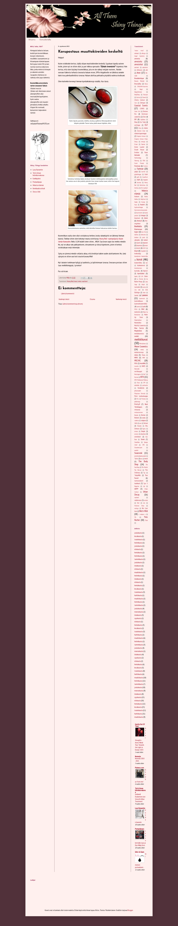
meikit (136, 336)
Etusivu (32, 40)
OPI (144, 383)
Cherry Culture (139, 100)
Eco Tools (143, 122)
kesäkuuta (138, 536)
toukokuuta (138, 539)
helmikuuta (138, 542)
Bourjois (145, 95)
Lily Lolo (137, 290)
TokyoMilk (137, 475)
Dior (144, 117)
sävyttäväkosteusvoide (140, 456)
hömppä (143, 215)
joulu (143, 237)
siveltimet (137, 437)
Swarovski (138, 452)
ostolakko (136, 385)
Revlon (143, 415)
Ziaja (146, 520)
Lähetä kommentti (67, 293)
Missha (143, 355)
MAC (142, 309)
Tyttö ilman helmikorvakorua (38, 174)
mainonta (137, 312)
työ (144, 486)
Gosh (146, 174)
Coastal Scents (141, 105)
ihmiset (139, 220)
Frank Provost (139, 163)
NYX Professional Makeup (141, 380)
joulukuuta (138, 533)
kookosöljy (137, 253)
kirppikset (143, 251)
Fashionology (137, 158)
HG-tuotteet (144, 188)
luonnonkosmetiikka (140, 304)
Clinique (142, 103)
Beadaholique (139, 78)
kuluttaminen (138, 268)
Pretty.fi (137, 404)
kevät (138, 248)
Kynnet (145, 271)
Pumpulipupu (37, 182)
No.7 (144, 374)
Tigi (144, 473)
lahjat (143, 284)
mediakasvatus (139, 333)
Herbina (136, 188)
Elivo (140, 128)
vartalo (146, 500)
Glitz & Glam (139, 852)
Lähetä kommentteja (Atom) (72, 304)
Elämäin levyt (141, 131)
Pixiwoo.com (139, 767)
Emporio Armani (141, 136)
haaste (145, 180)
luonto (138, 307)
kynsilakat (140, 273)
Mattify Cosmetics (140, 325)
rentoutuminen (138, 412)
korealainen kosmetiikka (141, 256)
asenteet (136, 67)
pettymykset (137, 391)
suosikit (136, 450)
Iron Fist (143, 232)
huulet (142, 204)
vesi (144, 503)
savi (140, 423)
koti (147, 263)
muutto (136, 366)
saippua (143, 420)
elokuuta (137, 549)
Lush (143, 306)
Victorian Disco (139, 506)
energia (143, 142)
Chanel (144, 97)
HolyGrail (143, 199)
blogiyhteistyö (138, 92)
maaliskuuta (138, 572)
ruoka (143, 418)
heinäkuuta (138, 552)
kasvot (145, 242)
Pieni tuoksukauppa (141, 396)
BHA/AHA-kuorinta (142, 86)
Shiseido (139, 426)
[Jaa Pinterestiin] (91, 278)
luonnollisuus (138, 301)
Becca (146, 84)
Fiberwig (136, 161)
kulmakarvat (141, 265)
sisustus (143, 434)
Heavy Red (70, 281)
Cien (135, 103)
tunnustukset (138, 481)
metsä (142, 350)
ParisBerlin (141, 388)
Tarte (136, 458)
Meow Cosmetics (141, 346)
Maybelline (138, 331)
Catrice (138, 97)
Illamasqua (138, 229)
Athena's (139, 70)
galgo (136, 171)
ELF (146, 124)
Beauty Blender (139, 81)
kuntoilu (137, 271)
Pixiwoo (143, 399)
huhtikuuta (138, 595)
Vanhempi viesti (121, 299)
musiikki (142, 363)
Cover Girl (137, 111)
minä (79, 281)
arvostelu (138, 61)
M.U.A (135, 309)
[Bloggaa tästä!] (84, 278)
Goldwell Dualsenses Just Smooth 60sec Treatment (140, 798)
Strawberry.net (138, 448)
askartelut (145, 67)
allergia (144, 53)
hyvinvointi (139, 213)
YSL (135, 517)
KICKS (144, 248)
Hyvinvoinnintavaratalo (140, 210)
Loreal (136, 295)
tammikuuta (138, 559)
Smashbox (137, 442)
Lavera (144, 287)
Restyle (136, 415)
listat (144, 293)
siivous (136, 431)
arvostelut (138, 64)
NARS (143, 366)
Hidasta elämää (38, 185)
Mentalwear (142, 344)
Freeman (137, 166)
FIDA (144, 161)
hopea (136, 202)
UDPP (136, 489)
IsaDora (136, 235)
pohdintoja (137, 402)
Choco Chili (36, 191)
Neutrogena (137, 374)
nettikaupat (138, 371)
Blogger (130, 910)
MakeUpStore (138, 320)
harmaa (139, 182)
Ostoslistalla (45, 40)
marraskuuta (138, 612)
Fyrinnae (140, 168)
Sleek (143, 439)
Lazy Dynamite (38, 169)
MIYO (136, 357)
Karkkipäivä (36, 178)
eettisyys (137, 125)
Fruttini (145, 166)
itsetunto (143, 235)
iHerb (146, 218)
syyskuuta (137, 618)
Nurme (136, 377)
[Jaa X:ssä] (86, 278)
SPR (143, 445)
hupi (135, 205)
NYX (142, 376)
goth (138, 177)
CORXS (142, 108)
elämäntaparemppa (140, 133)
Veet (138, 503)
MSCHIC (137, 360)
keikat (146, 245)
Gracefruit (145, 177)
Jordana (136, 237)
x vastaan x (142, 514)
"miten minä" (139, 51)
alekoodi (136, 53)
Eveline (136, 152)
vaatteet (85, 281)
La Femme (140, 279)
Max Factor (139, 328)
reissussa (137, 409)
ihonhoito (138, 226)
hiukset (136, 196)
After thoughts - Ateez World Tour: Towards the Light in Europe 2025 (140, 739)
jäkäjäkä (137, 240)
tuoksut (137, 483)
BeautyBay (137, 84)
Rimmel (136, 418)
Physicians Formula (139, 394)
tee (141, 459)
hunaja (143, 202)
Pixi (138, 399)
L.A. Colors (144, 276)
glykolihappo (137, 174)
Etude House (139, 149)
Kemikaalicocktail (39, 188)
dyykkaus (143, 120)
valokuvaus (137, 500)
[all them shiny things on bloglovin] (40, 159)
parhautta (145, 385)
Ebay (135, 122)
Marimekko (137, 323)
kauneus (139, 245)
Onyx (138, 383)
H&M (138, 180)
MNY (143, 358)
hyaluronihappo (138, 207)
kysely (136, 276)
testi (146, 458)
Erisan (136, 144)
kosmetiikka (138, 263)
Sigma (144, 429)
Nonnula (138, 756)
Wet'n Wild (143, 510)
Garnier (143, 172)
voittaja (136, 508)
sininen (136, 434)
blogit (141, 89)
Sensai (146, 423)
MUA (135, 363)
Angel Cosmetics (139, 56)
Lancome (137, 287)
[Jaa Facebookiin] (89, 278)
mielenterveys (138, 352)
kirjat (136, 251)
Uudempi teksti (64, 299)
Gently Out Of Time (140, 725)
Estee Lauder (139, 147)
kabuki (146, 240)
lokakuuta (137, 565)
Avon (138, 72)
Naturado (136, 369)
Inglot (136, 232)
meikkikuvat (141, 339)
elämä (146, 128)
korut (76, 281)
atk (147, 70)
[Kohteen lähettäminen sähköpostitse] (82, 278)
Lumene (145, 295)
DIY (135, 119)
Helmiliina (142, 185)
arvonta (137, 58)
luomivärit (142, 298)
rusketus (136, 420)
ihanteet (137, 218)
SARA (135, 423)
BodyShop (137, 95)
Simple (143, 431)
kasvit (138, 243)
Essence (143, 144)
